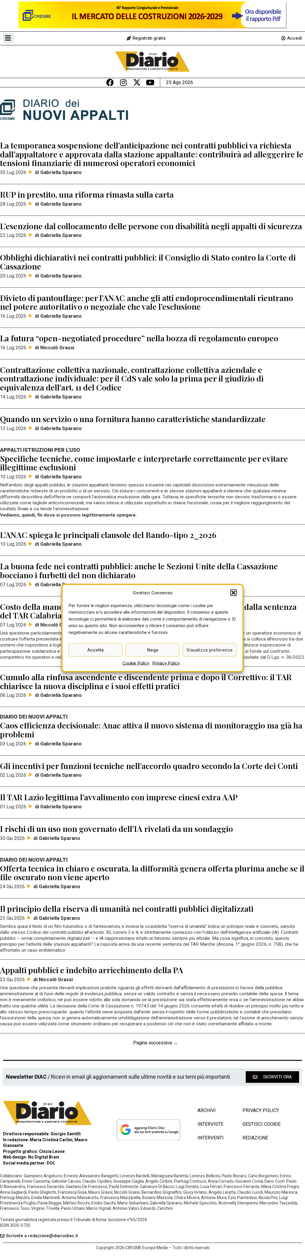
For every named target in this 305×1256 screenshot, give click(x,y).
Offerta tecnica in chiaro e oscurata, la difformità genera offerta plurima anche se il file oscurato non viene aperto (152, 873)
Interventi (210, 1138)
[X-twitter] (137, 82)
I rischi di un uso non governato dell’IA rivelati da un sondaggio (116, 828)
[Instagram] (123, 82)
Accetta (95, 649)
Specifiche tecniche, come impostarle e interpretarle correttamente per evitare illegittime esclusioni (144, 463)
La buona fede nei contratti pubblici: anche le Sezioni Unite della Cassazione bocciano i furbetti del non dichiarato (139, 570)
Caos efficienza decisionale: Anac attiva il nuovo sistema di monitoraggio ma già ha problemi (151, 729)
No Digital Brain (43, 1157)
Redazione (255, 1138)
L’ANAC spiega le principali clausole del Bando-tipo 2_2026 (108, 534)
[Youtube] (150, 82)
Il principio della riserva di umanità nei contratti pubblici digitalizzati (126, 908)
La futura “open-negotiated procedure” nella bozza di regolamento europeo (139, 338)
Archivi (206, 1110)
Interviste (210, 1124)
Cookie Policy (135, 663)
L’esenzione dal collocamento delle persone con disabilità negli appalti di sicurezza (151, 226)
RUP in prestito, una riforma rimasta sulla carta (87, 194)
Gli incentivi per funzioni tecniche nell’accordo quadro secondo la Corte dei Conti (149, 765)
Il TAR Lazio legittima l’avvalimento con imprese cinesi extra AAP (119, 797)
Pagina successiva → (155, 1042)
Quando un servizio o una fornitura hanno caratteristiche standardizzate (133, 418)
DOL (51, 1163)
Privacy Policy (166, 663)
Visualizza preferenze (209, 649)
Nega (152, 649)
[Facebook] (110, 82)
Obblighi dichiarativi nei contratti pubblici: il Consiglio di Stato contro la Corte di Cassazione (148, 262)
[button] (233, 593)
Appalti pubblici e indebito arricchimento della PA (91, 970)
